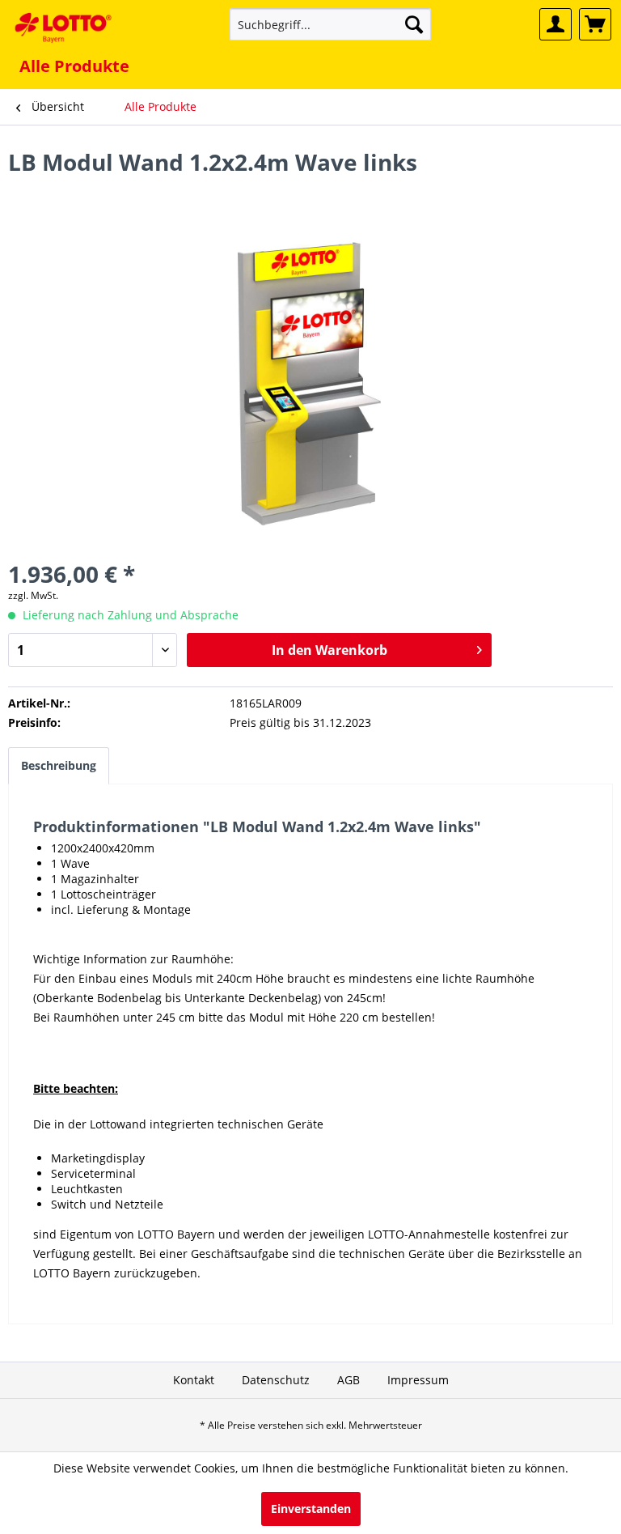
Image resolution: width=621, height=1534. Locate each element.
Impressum (418, 1379)
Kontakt (193, 1379)
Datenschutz (276, 1379)
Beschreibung (58, 765)
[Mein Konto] (555, 24)
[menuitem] (331, 24)
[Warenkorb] (595, 24)
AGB (348, 1379)
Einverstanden (311, 1508)
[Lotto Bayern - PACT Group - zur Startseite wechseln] (63, 28)
